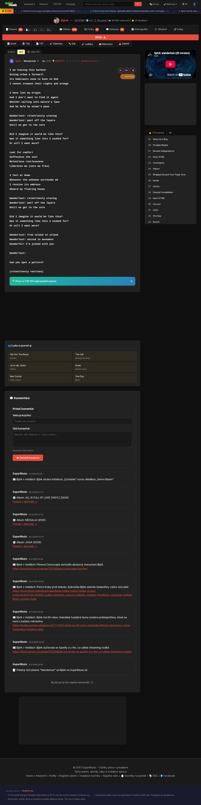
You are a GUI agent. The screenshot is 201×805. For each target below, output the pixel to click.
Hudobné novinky (90, 775)
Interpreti (41, 775)
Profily (53, 775)
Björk (64, 20)
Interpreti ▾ (29, 4)
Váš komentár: (21, 428)
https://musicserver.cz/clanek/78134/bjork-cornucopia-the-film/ (50, 568)
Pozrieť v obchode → (25, 501)
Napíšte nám (110, 775)
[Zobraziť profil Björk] (56, 20)
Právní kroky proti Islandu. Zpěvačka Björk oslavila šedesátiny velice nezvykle (130, 11)
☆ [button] (67, 61)
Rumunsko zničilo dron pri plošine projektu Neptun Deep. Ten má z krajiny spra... (47, 799)
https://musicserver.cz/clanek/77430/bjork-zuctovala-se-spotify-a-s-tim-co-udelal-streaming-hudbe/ (72, 651)
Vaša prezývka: (22, 415)
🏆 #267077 (58, 61)
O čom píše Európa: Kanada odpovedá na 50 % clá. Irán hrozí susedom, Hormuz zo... (49, 795)
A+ (126, 70)
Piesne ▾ (44, 4)
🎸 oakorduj (127, 76)
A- (121, 70)
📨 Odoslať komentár (28, 457)
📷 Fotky (91, 29)
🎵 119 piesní (100, 20)
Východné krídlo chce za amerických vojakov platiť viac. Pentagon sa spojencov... (135, 795)
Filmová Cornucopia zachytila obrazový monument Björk (51, 11)
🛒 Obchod (161, 29)
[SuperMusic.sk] (11, 4)
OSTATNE (79, 20)
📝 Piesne (28, 29)
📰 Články (67, 29)
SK (186, 4)
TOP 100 (57, 4)
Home (29, 775)
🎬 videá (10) (33, 52)
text (21, 52)
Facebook (169, 775)
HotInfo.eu (27, 791)
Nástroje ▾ (171, 4)
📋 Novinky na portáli (133, 775)
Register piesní (68, 775)
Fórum (155, 4)
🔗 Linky (178, 29)
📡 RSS (153, 775)
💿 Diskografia (139, 29)
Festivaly (70, 4)
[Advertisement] (72, 316)
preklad (11, 52)
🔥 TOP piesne (156, 132)
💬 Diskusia (114, 29)
